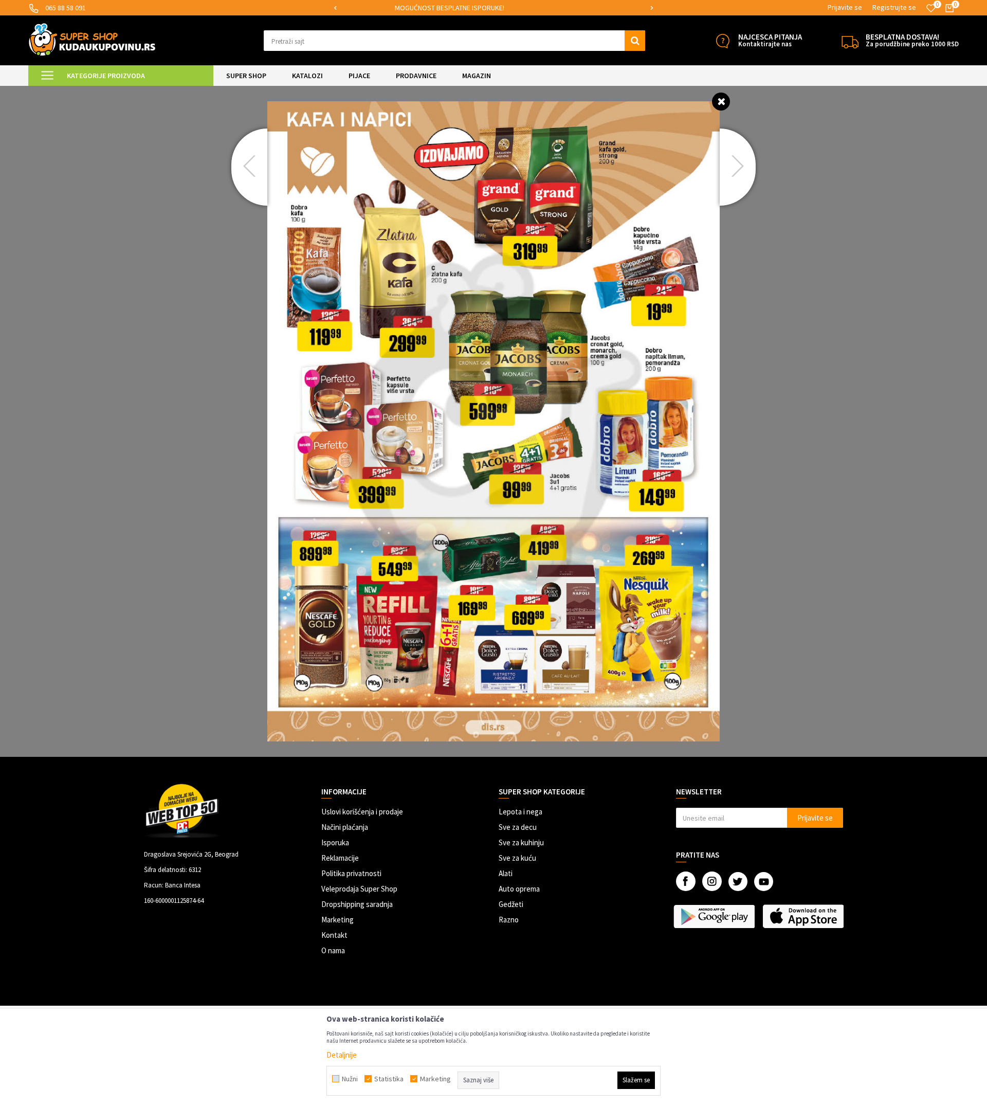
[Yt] (763, 881)
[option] (493, 8)
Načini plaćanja (344, 827)
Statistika (389, 1078)
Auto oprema (519, 889)
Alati (506, 873)
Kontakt (334, 935)
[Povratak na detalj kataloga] (721, 101)
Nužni (350, 1078)
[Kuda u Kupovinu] (92, 39)
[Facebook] (686, 881)
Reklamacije (340, 858)
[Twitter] (737, 881)
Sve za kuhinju (521, 842)
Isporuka (335, 842)
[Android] (715, 916)
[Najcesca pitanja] (723, 41)
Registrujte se (894, 7)
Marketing (337, 919)
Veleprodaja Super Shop (359, 889)
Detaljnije (341, 1055)
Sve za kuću (517, 858)
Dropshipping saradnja (357, 904)
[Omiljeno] (931, 8)
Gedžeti (511, 904)
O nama (333, 950)
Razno (509, 919)
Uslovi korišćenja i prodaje (362, 811)
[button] (455, 40)
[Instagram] (712, 881)
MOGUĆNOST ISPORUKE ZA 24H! (492, 7)
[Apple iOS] (804, 916)
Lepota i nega (520, 811)
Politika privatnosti (351, 873)
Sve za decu (518, 827)
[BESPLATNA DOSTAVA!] (850, 41)
